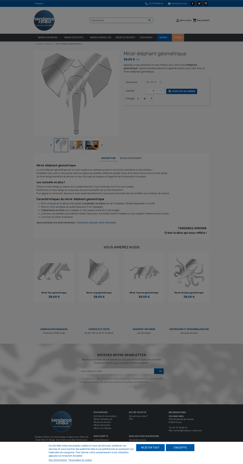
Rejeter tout (150, 447)
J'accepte (180, 447)
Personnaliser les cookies (80, 460)
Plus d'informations (58, 460)
